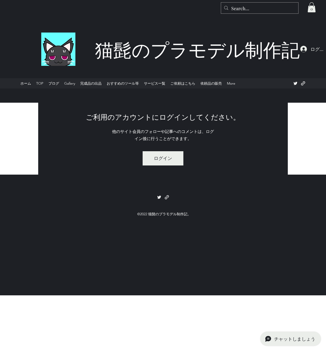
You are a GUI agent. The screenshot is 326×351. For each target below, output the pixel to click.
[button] (311, 7)
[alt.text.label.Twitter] (295, 83)
